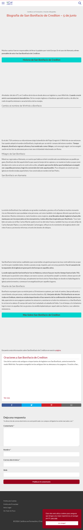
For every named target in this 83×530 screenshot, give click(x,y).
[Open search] (79, 3)
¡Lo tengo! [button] (62, 523)
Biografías (53, 12)
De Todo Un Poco (9, 511)
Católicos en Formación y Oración (38, 12)
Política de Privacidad (10, 504)
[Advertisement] (41, 34)
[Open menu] (3, 3)
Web (5, 470)
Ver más (7, 398)
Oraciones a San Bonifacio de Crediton (25, 357)
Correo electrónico (11, 460)
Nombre (7, 450)
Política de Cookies (9, 501)
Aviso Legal (7, 507)
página (58, 350)
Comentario (8, 426)
